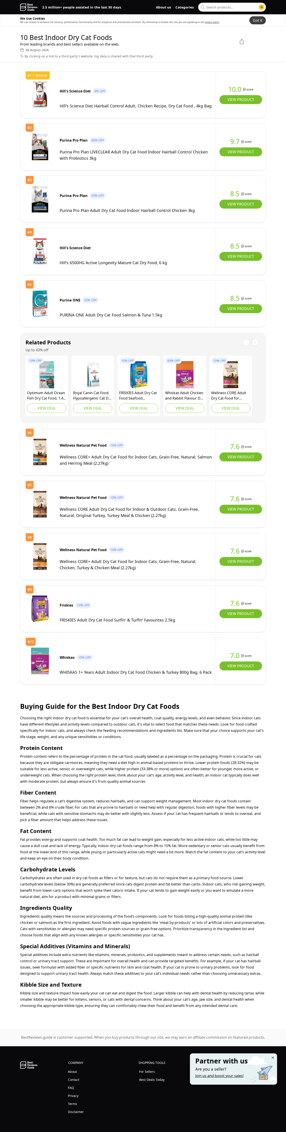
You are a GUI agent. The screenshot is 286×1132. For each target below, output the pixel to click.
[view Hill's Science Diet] (40, 94)
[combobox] (232, 7)
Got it (257, 20)
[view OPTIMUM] (46, 374)
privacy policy (212, 22)
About (72, 1071)
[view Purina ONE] (40, 303)
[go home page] (29, 7)
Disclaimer (76, 1112)
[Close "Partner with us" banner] (272, 1057)
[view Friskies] (138, 374)
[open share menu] (241, 41)
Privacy (73, 1096)
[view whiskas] (184, 374)
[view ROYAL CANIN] (92, 374)
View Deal (47, 408)
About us (163, 7)
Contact (73, 1080)
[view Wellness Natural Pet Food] (230, 374)
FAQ (71, 1088)
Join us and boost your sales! (219, 1075)
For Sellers (147, 1071)
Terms (72, 1104)
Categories (184, 7)
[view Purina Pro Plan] (40, 147)
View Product (240, 99)
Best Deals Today (151, 1080)
